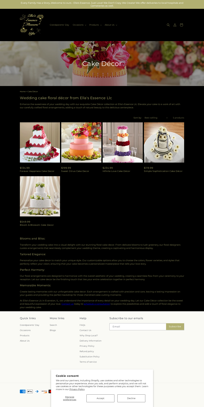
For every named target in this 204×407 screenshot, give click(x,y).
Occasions (25, 330)
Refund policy (87, 351)
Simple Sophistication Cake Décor (163, 171)
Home (23, 91)
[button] (79, 25)
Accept (100, 398)
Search (53, 325)
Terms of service (88, 361)
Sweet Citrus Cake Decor (75, 171)
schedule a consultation (97, 303)
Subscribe (175, 326)
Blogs (53, 330)
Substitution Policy (90, 356)
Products (24, 335)
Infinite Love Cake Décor (116, 171)
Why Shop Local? (89, 335)
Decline (131, 398)
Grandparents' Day (29, 325)
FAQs (82, 325)
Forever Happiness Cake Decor (37, 171)
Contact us (67, 303)
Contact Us (85, 330)
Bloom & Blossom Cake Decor (37, 225)
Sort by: (138, 117)
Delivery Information (90, 340)
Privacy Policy (77, 389)
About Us (25, 340)
